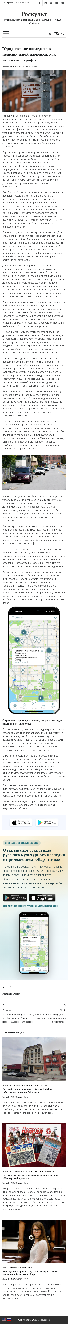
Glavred (33, 66)
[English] (4, 1319)
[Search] (62, 34)
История (7, 1085)
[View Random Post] (50, 34)
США (46, 1085)
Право (23, 1267)
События (50, 1171)
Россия (39, 1171)
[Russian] (9, 1319)
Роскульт (34, 14)
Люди (5, 1267)
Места (17, 1085)
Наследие (27, 1085)
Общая (16, 993)
